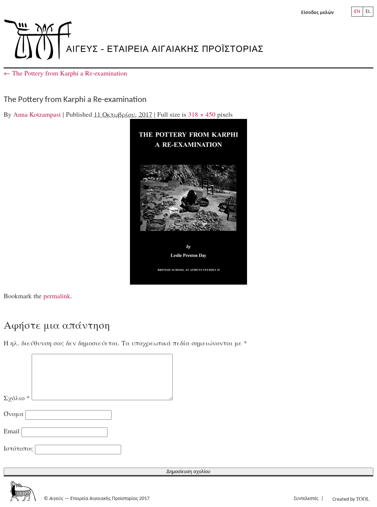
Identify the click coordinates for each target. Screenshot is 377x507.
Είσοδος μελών (317, 12)
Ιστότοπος (18, 448)
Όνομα (14, 413)
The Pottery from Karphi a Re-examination (65, 72)
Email (12, 430)
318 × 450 (201, 114)
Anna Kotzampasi (37, 114)
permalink (56, 295)
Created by (350, 498)
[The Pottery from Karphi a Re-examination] (188, 202)
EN (357, 11)
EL (368, 11)
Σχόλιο (17, 397)
